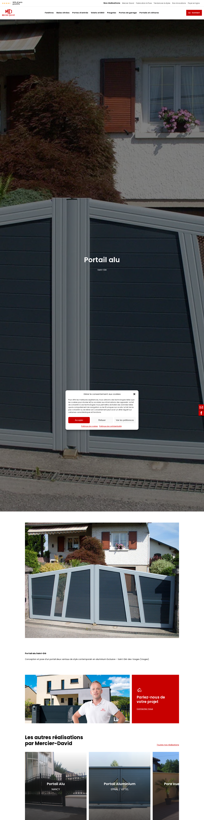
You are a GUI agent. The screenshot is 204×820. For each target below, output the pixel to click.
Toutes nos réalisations (168, 744)
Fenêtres (49, 12)
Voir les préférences (125, 420)
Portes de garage (128, 12)
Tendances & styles (162, 3)
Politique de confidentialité (110, 426)
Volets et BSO (97, 12)
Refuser (102, 420)
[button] (134, 394)
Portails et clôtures (149, 12)
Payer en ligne (194, 3)
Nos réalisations (112, 3)
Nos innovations (179, 3)
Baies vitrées (63, 12)
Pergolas (111, 12)
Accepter (79, 420)
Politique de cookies (89, 426)
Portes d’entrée (80, 12)
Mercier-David (128, 3)
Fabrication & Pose (144, 3)
